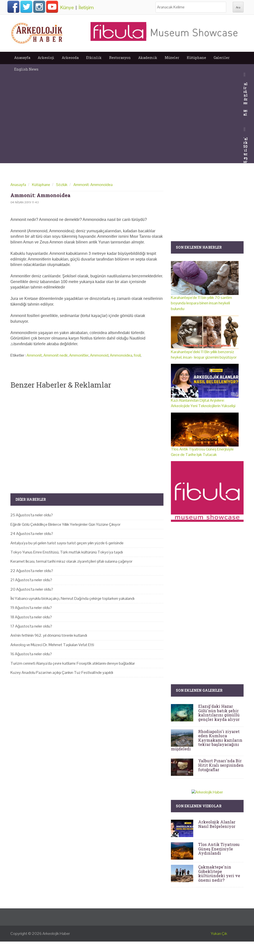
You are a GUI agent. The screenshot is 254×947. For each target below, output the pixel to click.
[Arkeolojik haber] (37, 32)
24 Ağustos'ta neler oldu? (31, 533)
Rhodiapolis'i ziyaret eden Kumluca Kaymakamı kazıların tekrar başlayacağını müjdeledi (206, 740)
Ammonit (34, 355)
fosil (137, 355)
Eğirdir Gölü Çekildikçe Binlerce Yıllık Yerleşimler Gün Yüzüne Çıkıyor (65, 524)
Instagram (39, 7)
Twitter (26, 7)
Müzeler (172, 57)
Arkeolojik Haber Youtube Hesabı (52, 7)
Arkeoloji (46, 57)
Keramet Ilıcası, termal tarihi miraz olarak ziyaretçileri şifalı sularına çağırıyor (71, 561)
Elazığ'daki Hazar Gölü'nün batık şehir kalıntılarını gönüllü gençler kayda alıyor (219, 713)
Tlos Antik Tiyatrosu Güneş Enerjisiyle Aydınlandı (219, 849)
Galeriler (222, 57)
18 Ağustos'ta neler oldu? (31, 617)
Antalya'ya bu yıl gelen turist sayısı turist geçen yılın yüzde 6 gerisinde (67, 543)
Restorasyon (120, 57)
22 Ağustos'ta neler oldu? (31, 570)
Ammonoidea (121, 355)
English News (26, 69)
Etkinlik (94, 57)
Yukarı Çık (219, 933)
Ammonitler (79, 355)
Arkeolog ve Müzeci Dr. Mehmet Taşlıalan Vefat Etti (52, 644)
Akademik (147, 57)
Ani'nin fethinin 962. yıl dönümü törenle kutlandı (48, 635)
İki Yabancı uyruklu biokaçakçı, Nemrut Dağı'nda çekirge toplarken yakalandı (72, 598)
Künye (67, 7)
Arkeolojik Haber (56, 933)
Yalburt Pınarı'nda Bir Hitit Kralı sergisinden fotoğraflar (221, 765)
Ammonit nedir (55, 355)
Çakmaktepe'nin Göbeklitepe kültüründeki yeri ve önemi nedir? (219, 873)
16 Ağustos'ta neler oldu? (31, 654)
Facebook (13, 7)
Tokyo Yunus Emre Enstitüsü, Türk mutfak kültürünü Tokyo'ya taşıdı (66, 552)
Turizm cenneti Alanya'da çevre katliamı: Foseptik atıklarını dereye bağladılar (72, 663)
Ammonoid (99, 355)
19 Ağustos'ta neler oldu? (31, 607)
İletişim (86, 7)
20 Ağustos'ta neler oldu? (31, 589)
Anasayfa (22, 57)
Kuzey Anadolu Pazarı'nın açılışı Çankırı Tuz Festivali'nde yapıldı (61, 672)
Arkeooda (70, 57)
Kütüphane (196, 57)
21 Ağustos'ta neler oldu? (31, 579)
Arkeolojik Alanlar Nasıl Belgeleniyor (216, 824)
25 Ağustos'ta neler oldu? (31, 515)
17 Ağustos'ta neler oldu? (31, 626)
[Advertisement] (86, 437)
